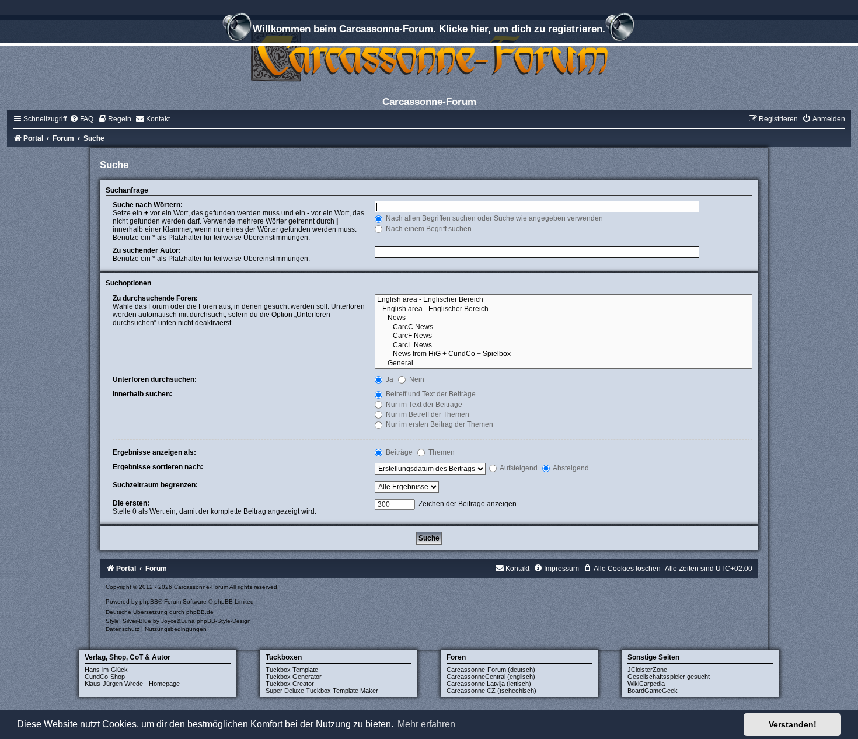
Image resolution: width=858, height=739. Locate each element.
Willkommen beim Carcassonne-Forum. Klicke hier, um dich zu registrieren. (429, 28)
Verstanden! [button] (793, 724)
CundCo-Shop (105, 676)
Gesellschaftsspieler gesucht (668, 676)
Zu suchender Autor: (147, 250)
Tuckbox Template (292, 669)
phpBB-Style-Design (224, 621)
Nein (415, 379)
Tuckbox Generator (294, 676)
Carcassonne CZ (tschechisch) (491, 690)
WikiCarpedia (646, 683)
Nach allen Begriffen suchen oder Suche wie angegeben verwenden (493, 218)
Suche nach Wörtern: (148, 205)
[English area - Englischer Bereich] (563, 300)
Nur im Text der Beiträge (423, 404)
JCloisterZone (647, 669)
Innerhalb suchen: (142, 394)
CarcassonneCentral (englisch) (491, 676)
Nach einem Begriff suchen (428, 229)
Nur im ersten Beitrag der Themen (438, 424)
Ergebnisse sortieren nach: (158, 467)
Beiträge (398, 452)
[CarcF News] (563, 336)
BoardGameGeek (652, 690)
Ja (388, 379)
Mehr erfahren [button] (426, 724)
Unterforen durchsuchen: (155, 379)
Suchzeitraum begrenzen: (155, 485)
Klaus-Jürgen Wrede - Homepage (132, 683)
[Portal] (429, 55)
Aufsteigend (518, 468)
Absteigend (570, 468)
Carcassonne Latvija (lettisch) (489, 683)
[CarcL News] (563, 345)
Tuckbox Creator (290, 683)
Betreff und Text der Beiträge (430, 394)
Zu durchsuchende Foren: (155, 298)
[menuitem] (81, 119)
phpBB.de (200, 612)
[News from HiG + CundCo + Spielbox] (563, 354)
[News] (563, 318)
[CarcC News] (563, 327)
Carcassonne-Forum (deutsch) (491, 669)
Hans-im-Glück (106, 669)
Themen (441, 452)
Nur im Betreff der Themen (426, 414)
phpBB (148, 601)
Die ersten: (131, 503)
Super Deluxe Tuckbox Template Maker (322, 690)
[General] (563, 363)
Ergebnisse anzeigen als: (154, 452)
